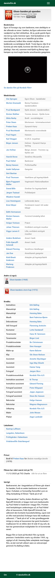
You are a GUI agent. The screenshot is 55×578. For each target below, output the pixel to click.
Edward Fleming (13, 249)
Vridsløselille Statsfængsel (17, 441)
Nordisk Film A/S (37, 375)
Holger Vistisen (13, 223)
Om (5, 575)
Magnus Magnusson (38, 404)
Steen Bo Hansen (37, 396)
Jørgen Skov (35, 371)
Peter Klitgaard (36, 388)
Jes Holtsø (11, 150)
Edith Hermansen (13, 212)
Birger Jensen (12, 143)
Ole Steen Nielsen (37, 355)
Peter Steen (11, 122)
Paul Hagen (11, 135)
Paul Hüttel (11, 161)
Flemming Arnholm (38, 326)
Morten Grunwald (13, 103)
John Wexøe (35, 413)
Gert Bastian (11, 173)
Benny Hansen (12, 165)
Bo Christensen (36, 342)
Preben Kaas (11, 126)
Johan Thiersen (12, 227)
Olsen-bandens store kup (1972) (24, 290)
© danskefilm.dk (23, 575)
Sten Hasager (35, 346)
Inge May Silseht (37, 363)
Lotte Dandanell (36, 330)
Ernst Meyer (11, 205)
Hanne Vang (35, 367)
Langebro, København (15, 433)
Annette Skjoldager (38, 359)
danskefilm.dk (10, 3)
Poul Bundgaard (13, 110)
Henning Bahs (36, 313)
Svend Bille (10, 188)
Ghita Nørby (11, 118)
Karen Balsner (35, 350)
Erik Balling (34, 305)
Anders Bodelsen (13, 238)
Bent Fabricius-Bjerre (38, 317)
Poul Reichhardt (13, 130)
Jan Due (9, 253)
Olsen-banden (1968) (19, 280)
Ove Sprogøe (11, 99)
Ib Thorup (34, 379)
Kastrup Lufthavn (13, 429)
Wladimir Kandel (13, 197)
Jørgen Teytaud (12, 193)
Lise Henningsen (13, 201)
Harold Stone (11, 157)
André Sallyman (12, 169)
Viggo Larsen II (12, 231)
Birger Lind (34, 338)
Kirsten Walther (12, 114)
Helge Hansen (36, 400)
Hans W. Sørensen (37, 334)
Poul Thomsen (12, 177)
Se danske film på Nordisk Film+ (18, 88)
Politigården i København (17, 437)
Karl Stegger (11, 139)
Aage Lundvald (36, 417)
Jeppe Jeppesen (36, 392)
